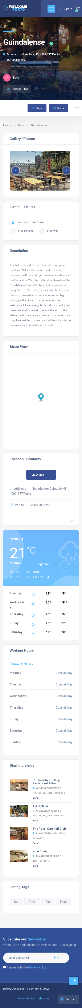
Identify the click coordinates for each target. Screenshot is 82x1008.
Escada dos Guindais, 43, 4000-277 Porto (33, 54)
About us (43, 998)
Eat (48, 901)
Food (63, 901)
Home (7, 125)
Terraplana (40, 806)
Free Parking (25, 230)
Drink (32, 901)
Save (39, 108)
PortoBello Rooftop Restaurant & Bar (46, 782)
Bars (21, 125)
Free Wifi (52, 230)
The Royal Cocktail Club (49, 828)
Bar (16, 901)
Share (60, 108)
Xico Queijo (41, 851)
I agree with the (26, 967)
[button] (66, 170)
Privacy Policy (37, 967)
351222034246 (16, 59)
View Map (38, 474)
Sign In (68, 8)
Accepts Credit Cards (31, 222)
